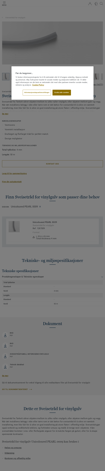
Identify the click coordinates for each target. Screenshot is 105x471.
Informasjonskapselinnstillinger (36, 92)
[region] (52, 83)
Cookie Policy (38, 85)
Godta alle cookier (61, 92)
